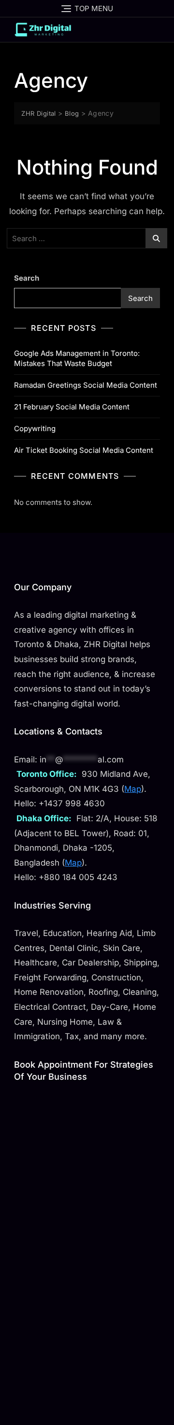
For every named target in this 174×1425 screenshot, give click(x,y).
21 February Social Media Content (72, 406)
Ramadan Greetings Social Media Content (85, 385)
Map (132, 789)
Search (26, 278)
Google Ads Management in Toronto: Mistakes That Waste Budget (77, 358)
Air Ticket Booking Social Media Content (83, 450)
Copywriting (35, 428)
